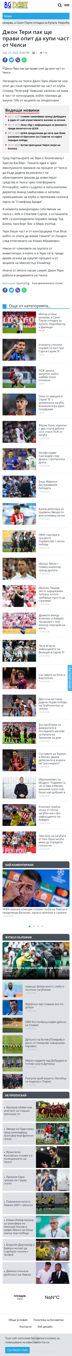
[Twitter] (11, 59)
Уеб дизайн (45, 1326)
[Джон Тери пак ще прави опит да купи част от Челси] (36, 70)
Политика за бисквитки (48, 1320)
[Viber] (17, 59)
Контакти (25, 1326)
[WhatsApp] (24, 59)
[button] (60, 5)
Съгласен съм (17, 1350)
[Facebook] (5, 59)
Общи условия (18, 1320)
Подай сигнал (70, 680)
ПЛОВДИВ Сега (36, 1297)
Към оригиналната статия (47, 283)
